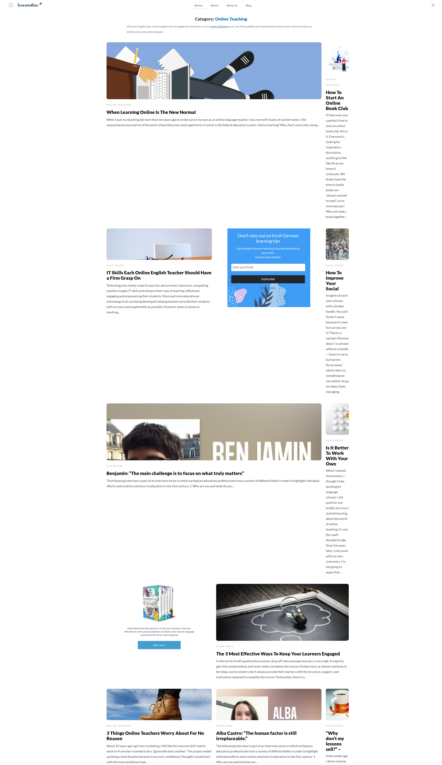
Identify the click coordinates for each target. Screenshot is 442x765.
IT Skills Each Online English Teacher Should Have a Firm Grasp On (159, 275)
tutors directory (219, 26)
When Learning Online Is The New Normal (151, 112)
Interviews (115, 466)
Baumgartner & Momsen (158, 628)
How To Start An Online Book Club (337, 100)
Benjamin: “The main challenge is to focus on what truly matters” (175, 473)
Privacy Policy (268, 287)
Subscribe (268, 279)
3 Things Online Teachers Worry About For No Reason (155, 735)
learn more (159, 645)
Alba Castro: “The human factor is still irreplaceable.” (256, 735)
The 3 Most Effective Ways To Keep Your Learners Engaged (278, 653)
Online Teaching (119, 105)
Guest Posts (115, 265)
